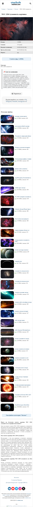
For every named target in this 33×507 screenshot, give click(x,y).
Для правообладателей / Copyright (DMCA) (16, 482)
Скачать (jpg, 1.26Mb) (16, 59)
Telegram (9, 101)
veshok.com (28, 497)
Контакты (16, 477)
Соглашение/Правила (16, 480)
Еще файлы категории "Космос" (16, 415)
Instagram (21, 101)
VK (26, 99)
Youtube (14, 101)
